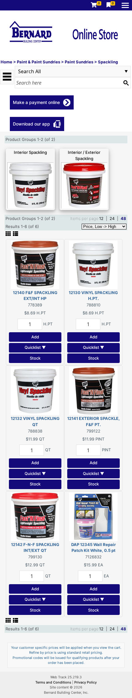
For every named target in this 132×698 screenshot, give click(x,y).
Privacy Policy (85, 682)
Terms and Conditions (53, 682)
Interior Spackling (30, 152)
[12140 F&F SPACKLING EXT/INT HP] (35, 264)
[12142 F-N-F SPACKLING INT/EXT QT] (35, 516)
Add (35, 336)
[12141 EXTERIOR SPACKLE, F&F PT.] (93, 390)
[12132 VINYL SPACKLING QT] (35, 390)
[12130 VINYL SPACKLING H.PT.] (93, 264)
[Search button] (125, 82)
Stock (35, 358)
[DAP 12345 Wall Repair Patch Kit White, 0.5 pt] (93, 516)
